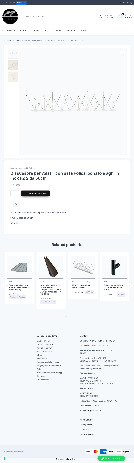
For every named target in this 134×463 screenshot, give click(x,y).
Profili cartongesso (44, 351)
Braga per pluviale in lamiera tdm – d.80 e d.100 (113, 287)
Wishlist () (127, 3)
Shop (45, 30)
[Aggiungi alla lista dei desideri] (16, 204)
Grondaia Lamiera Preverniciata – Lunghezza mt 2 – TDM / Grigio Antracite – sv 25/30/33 (50, 289)
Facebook (21, 3)
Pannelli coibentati (44, 348)
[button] (122, 52)
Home (35, 30)
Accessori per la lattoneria (48, 362)
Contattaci (71, 30)
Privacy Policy (86, 425)
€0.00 (128, 16)
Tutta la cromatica (45, 344)
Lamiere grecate (44, 341)
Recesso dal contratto (67, 459)
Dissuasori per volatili (19, 168)
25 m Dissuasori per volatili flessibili (81, 286)
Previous (5, 285)
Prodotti (85, 30)
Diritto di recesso (87, 434)
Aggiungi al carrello (37, 193)
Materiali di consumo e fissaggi (49, 373)
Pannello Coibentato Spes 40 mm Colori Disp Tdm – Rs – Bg (19, 287)
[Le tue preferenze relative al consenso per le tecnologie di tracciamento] (4, 458)
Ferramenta (42, 358)
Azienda (57, 30)
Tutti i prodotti (43, 380)
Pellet (39, 369)
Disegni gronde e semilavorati (49, 366)
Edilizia (17, 40)
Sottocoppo (42, 376)
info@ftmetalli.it (94, 411)
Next (129, 285)
